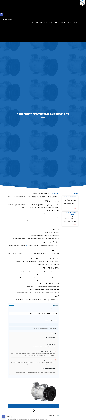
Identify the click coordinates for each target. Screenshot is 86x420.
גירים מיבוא (27, 253)
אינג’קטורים (69, 22)
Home (58, 193)
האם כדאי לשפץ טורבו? (70, 197)
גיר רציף (26, 245)
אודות (37, 22)
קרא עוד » (74, 208)
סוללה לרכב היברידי (43, 22)
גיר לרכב (50, 22)
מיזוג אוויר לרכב (56, 22)
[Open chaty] (3, 416)
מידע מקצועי (53, 193)
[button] (1, 14)
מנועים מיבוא (75, 22)
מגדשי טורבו (63, 22)
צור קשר (33, 22)
